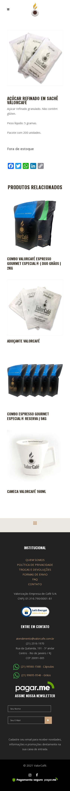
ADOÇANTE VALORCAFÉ (23, 340)
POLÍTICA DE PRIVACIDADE (35, 565)
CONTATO (35, 584)
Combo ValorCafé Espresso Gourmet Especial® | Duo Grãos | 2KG (34, 263)
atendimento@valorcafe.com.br (35, 638)
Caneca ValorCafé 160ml (26, 491)
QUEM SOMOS (35, 560)
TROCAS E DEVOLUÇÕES (35, 569)
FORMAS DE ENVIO (35, 574)
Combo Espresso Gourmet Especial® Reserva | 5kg (28, 416)
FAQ (35, 579)
